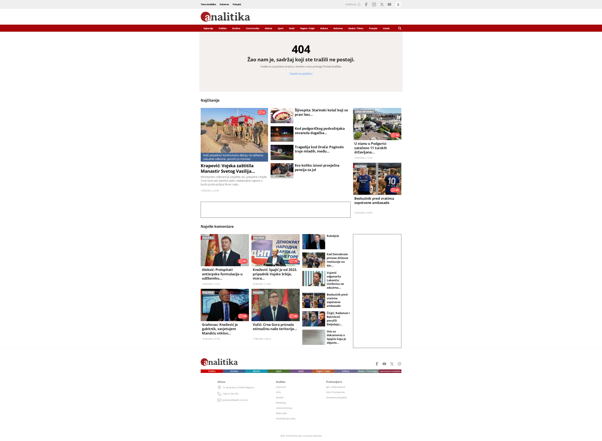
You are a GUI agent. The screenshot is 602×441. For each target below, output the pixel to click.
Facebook (366, 4)
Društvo (236, 28)
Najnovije (208, 28)
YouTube (389, 4)
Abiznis (268, 28)
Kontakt (279, 397)
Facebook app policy (286, 418)
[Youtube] (384, 364)
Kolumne (224, 4)
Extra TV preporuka (335, 392)
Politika (222, 28)
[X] (392, 364)
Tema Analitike (208, 4)
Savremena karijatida (390, 371)
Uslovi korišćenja (284, 408)
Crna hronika (252, 28)
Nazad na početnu (301, 73)
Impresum (281, 387)
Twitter (382, 4)
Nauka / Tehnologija (368, 371)
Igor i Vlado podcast (335, 387)
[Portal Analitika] (225, 17)
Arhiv (278, 392)
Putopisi (237, 4)
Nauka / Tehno (355, 28)
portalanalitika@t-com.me (235, 400)
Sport (280, 28)
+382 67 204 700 (230, 393)
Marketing (281, 402)
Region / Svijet (307, 28)
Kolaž (292, 28)
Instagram (374, 4)
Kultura (324, 28)
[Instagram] (399, 364)
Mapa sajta (281, 413)
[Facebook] (377, 364)
